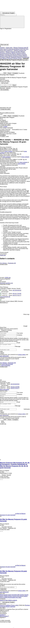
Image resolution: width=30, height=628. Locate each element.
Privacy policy (15, 605)
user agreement (4, 356)
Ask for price (4, 121)
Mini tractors (20, 594)
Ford (24, 49)
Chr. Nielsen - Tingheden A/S (8, 263)
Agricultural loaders (22, 596)
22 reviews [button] (3, 281)
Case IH (5, 49)
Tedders (6, 596)
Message (17, 346)
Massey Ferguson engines (15, 55)
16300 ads (8, 277)
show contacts (8, 151)
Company (19, 335)
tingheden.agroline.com (6, 283)
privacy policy (22, 354)
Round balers (12, 597)
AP (27, 47)
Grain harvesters (12, 594)
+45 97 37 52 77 (16, 295)
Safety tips (3, 255)
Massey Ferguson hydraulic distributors (13, 56)
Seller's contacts (12, 600)
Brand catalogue (10, 606)
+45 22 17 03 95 (16, 293)
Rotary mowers (12, 596)
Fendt (21, 49)
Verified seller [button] (3, 264)
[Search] (12, 22)
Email (18, 342)
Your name (20, 333)
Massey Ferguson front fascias (8, 54)
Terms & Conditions (5, 605)
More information (4, 389)
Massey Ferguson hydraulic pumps (12, 58)
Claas (9, 49)
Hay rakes (18, 597)
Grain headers (4, 597)
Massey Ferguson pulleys (19, 53)
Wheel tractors (4, 594)
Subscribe (3, 589)
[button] (15, 36)
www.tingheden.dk (5, 296)
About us (2, 600)
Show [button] (10, 290)
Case (1, 49)
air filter (5, 126)
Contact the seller (5, 109)
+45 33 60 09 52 (16, 290)
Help (6, 600)
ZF (12, 50)
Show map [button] (26, 314)
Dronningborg (15, 49)
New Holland (7, 50)
